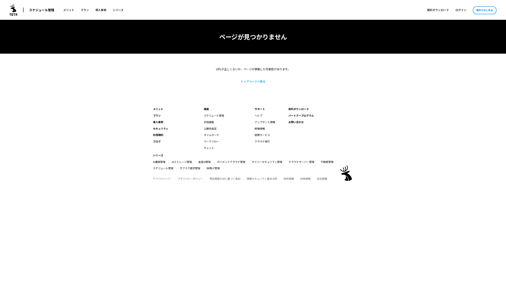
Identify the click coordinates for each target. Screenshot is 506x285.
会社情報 (322, 178)
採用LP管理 (213, 168)
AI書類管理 (159, 162)
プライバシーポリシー (190, 178)
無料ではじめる (484, 10)
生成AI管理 (204, 162)
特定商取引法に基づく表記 (225, 178)
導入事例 (100, 10)
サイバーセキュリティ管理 (267, 162)
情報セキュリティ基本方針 (262, 178)
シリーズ (118, 10)
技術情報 (289, 178)
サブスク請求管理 (190, 168)
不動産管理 (327, 162)
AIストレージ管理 (182, 162)
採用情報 (305, 178)
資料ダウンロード (438, 10)
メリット (68, 10)
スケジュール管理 (41, 10)
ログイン (460, 10)
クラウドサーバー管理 (301, 162)
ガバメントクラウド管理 (231, 162)
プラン (85, 10)
